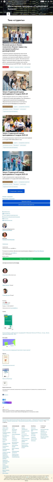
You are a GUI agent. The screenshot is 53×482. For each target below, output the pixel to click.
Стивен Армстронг (6, 295)
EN (43, 1)
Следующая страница (15, 191)
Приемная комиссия (26, 201)
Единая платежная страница (6, 471)
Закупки (4, 441)
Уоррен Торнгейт (6, 285)
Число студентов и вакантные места (11, 215)
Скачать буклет (26, 208)
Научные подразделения (24, 428)
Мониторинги (24, 433)
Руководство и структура (5, 430)
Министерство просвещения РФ (44, 434)
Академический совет (8, 220)
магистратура (27, 67)
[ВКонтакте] (3, 400)
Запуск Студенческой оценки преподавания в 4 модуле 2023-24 (15, 134)
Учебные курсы (7, 211)
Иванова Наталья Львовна (7, 230)
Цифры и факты (5, 427)
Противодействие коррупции (6, 450)
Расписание (6, 218)
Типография (33, 435)
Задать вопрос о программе (26, 259)
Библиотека (33, 427)
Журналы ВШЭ (34, 439)
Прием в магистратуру (14, 438)
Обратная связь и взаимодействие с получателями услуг (15, 455)
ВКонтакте (6, 394)
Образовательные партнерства (15, 452)
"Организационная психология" (9, 365)
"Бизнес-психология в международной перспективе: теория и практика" (16, 350)
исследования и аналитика (24, 106)
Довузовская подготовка (14, 430)
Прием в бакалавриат (16, 434)
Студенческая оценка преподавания (10, 111)
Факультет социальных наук (12, 421)
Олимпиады (14, 432)
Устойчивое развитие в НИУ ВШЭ (7, 433)
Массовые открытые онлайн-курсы (44, 437)
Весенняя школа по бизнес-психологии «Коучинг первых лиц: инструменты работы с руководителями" (15, 48)
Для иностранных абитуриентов (26, 204)
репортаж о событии (19, 67)
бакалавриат (16, 109)
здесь (27, 477)
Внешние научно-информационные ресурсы (25, 446)
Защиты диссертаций (25, 438)
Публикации (33, 440)
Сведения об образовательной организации (6, 461)
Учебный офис (5, 244)
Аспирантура (14, 440)
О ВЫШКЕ (5, 426)
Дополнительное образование (15, 443)
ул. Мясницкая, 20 (6, 304)
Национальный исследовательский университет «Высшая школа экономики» (17, 419)
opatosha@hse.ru (13, 253)
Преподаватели (7, 213)
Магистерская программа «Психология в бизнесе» (28, 7)
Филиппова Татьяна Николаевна (8, 239)
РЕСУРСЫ (33, 426)
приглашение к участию (7, 109)
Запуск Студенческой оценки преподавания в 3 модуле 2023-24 (15, 173)
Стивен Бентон (5, 275)
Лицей (13, 427)
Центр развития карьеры (15, 446)
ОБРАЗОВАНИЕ (15, 426)
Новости (41, 421)
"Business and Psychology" (7, 378)
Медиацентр (33, 437)
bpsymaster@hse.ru (14, 308)
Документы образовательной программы (12, 216)
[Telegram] (5, 400)
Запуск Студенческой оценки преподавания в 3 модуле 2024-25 (15, 93)
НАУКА (23, 426)
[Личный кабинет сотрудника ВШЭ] (48, 1)
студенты (11, 67)
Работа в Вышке (5, 473)
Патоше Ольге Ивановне (39, 251)
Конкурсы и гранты (25, 443)
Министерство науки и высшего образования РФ (44, 431)
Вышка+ (13, 436)
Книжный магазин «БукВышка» (34, 433)
